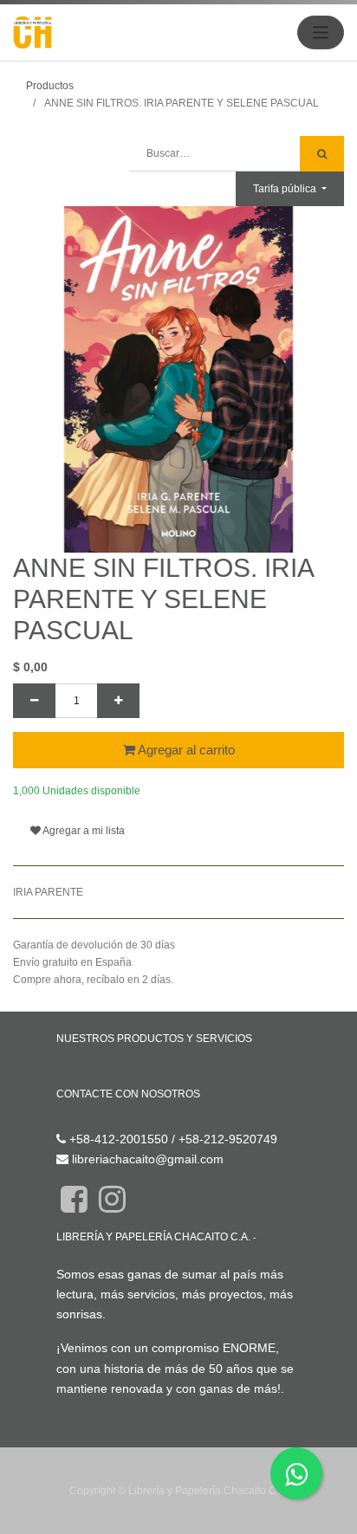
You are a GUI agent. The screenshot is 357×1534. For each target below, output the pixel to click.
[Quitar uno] (34, 700)
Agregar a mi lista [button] (83, 831)
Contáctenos (91, 1118)
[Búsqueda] (322, 154)
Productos (50, 86)
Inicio (70, 1064)
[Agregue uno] (118, 700)
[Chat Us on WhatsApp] (296, 1473)
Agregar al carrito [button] (185, 749)
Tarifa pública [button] (286, 189)
